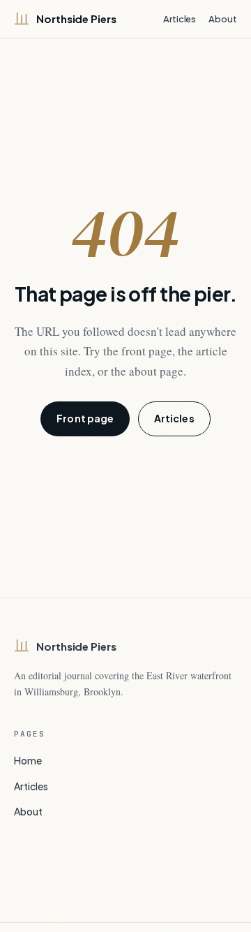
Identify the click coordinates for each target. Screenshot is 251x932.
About (222, 18)
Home (28, 760)
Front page (85, 418)
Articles (179, 18)
